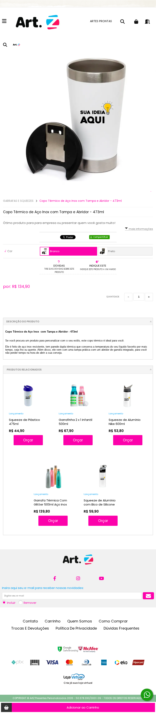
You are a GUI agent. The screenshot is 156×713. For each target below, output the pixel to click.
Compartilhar (100, 237)
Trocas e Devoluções (30, 628)
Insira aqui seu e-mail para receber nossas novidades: (43, 588)
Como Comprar (113, 621)
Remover (30, 603)
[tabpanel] (78, 118)
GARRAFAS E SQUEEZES (18, 201)
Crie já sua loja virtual (78, 683)
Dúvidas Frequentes (121, 628)
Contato (30, 621)
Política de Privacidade (76, 628)
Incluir (11, 603)
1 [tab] (151, 192)
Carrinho (53, 621)
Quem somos (79, 621)
